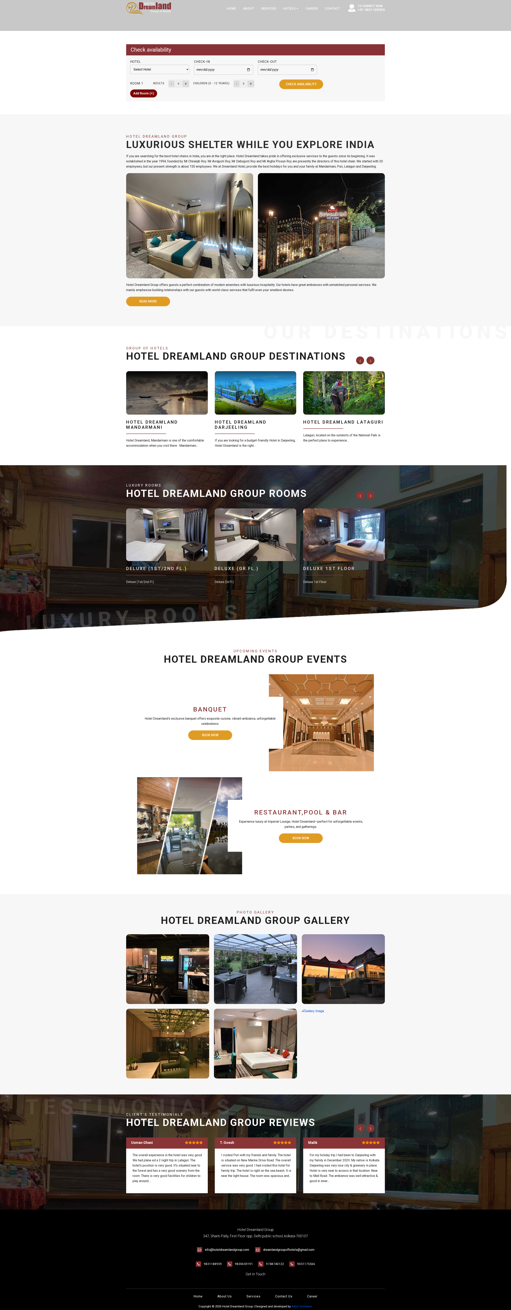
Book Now (210, 735)
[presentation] (360, 360)
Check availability (301, 84)
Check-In (202, 62)
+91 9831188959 (371, 10)
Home (231, 8)
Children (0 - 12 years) (211, 83)
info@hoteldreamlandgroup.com (227, 1250)
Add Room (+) (143, 93)
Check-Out (267, 62)
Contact (332, 8)
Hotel (135, 62)
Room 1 (136, 83)
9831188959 (213, 1264)
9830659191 (244, 1264)
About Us (224, 1296)
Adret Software (302, 1306)
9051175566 (306, 1264)
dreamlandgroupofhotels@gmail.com (288, 1250)
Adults (158, 83)
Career (312, 8)
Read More (148, 301)
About (248, 8)
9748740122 (275, 1264)
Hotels (290, 8)
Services (268, 8)
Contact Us (283, 1296)
